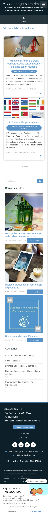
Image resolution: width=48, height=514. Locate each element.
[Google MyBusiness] (21, 444)
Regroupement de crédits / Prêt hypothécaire (19, 383)
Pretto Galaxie (11, 361)
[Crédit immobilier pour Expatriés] (24, 314)
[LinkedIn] (27, 444)
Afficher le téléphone (26, 455)
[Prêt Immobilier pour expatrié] (24, 108)
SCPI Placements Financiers (18, 356)
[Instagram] (33, 444)
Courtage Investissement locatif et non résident (22, 372)
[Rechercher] (40, 181)
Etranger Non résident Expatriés (19, 366)
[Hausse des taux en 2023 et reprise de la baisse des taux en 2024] (24, 212)
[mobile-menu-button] (43, 4)
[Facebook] (14, 444)
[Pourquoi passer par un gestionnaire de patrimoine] (24, 263)
